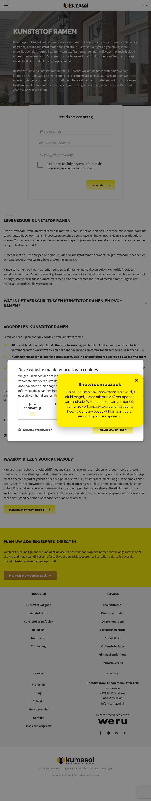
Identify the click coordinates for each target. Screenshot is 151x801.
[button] (35, 430)
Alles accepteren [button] (113, 429)
